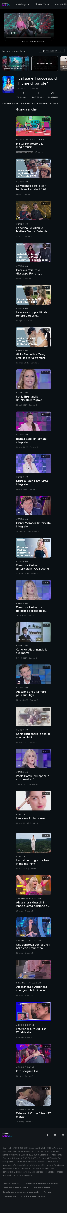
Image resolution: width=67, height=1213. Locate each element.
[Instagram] (55, 1135)
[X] (63, 1135)
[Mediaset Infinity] (6, 4)
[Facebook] (47, 1135)
